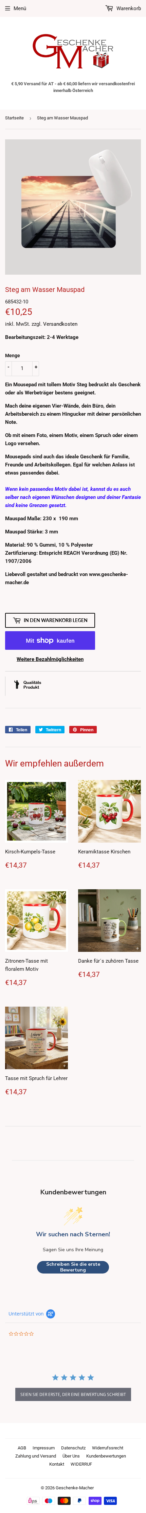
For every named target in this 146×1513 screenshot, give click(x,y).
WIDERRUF (81, 1464)
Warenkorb (128, 8)
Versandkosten (60, 324)
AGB (22, 1447)
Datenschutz (73, 1447)
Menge (12, 355)
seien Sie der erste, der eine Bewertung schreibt (73, 1394)
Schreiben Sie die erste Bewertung (73, 1267)
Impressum (44, 1447)
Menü (20, 8)
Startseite (14, 117)
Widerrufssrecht (107, 1447)
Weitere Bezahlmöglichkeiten (50, 659)
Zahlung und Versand (35, 1456)
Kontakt (56, 1464)
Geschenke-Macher (75, 1487)
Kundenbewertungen (106, 1456)
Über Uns (71, 1456)
